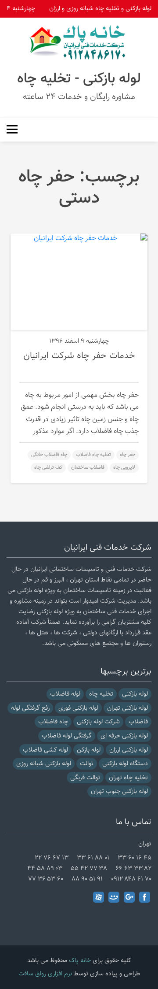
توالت (86, 764)
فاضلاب (138, 722)
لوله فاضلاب (65, 694)
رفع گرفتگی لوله (30, 708)
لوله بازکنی (135, 694)
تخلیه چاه (101, 694)
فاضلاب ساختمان (87, 467)
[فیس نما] (113, 897)
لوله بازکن (89, 750)
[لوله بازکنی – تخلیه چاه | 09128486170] (79, 42)
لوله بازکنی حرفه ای (124, 736)
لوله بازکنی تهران (127, 708)
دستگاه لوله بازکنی (125, 764)
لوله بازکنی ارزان (128, 750)
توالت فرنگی (85, 778)
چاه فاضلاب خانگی (49, 455)
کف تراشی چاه (48, 467)
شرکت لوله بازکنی (98, 722)
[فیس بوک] (144, 897)
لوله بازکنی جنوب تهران (119, 791)
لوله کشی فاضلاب (45, 750)
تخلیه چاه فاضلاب (93, 455)
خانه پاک (80, 961)
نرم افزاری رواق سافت (45, 974)
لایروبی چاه (124, 467)
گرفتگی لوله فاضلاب (67, 736)
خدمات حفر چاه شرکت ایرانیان (79, 356)
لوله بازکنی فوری (78, 708)
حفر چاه (127, 455)
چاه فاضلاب (53, 722)
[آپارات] (98, 897)
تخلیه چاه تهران (128, 778)
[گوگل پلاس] (129, 897)
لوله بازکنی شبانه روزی (43, 764)
